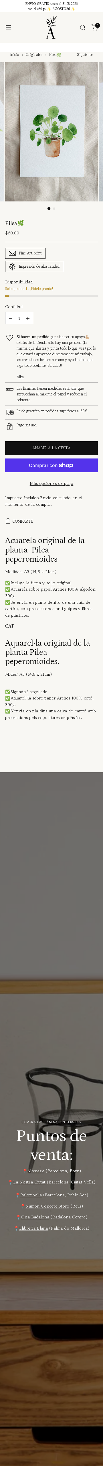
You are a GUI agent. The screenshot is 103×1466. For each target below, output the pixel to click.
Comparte (23, 521)
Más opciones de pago (52, 483)
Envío (45, 498)
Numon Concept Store (47, 1206)
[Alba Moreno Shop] (51, 27)
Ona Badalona (35, 1217)
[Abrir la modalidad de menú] (8, 28)
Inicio (14, 54)
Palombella (31, 1195)
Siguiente (85, 54)
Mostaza (35, 1171)
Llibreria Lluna (33, 1228)
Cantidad (14, 306)
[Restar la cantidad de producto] (10, 318)
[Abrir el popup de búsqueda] (82, 28)
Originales (34, 54)
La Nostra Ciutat (29, 1182)
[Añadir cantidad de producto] (28, 318)
